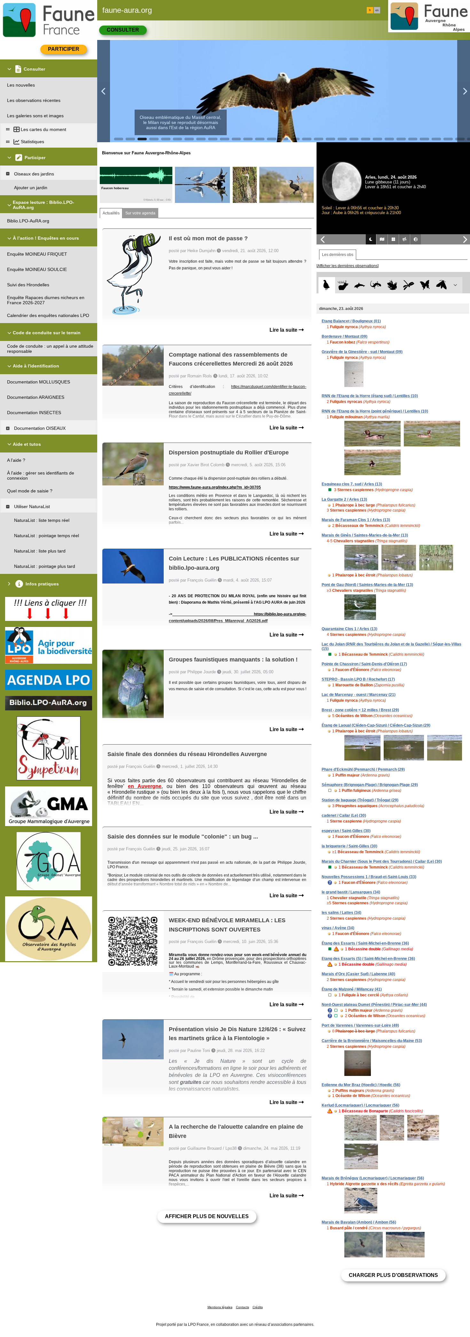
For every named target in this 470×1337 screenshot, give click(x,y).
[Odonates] (408, 285)
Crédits (258, 1307)
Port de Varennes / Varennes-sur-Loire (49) (360, 1025)
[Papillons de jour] (425, 285)
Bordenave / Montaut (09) (344, 336)
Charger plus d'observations (393, 1275)
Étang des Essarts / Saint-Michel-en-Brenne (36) (365, 943)
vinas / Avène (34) (338, 928)
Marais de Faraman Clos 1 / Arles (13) (356, 520)
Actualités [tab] (111, 213)
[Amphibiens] (392, 285)
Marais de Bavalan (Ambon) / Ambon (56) (359, 1222)
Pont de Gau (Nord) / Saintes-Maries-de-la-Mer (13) (367, 585)
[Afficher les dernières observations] (348, 266)
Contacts (242, 1307)
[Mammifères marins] (359, 285)
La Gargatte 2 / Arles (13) (344, 499)
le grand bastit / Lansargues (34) (351, 892)
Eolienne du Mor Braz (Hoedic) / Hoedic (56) (361, 1085)
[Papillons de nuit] (441, 285)
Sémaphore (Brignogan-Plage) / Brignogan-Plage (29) (370, 785)
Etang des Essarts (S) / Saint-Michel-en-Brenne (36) (368, 958)
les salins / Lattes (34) (341, 912)
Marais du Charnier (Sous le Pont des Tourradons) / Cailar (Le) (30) (382, 861)
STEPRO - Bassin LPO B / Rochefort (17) (358, 679)
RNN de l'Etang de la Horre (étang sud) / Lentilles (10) (370, 396)
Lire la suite (284, 330)
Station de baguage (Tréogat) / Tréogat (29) (360, 800)
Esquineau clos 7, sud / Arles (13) (352, 484)
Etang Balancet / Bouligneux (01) (351, 321)
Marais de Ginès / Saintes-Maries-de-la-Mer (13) (365, 535)
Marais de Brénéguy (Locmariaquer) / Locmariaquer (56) (373, 1178)
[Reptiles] (376, 285)
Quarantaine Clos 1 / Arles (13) (349, 629)
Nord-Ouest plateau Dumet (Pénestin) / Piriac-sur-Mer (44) (374, 1004)
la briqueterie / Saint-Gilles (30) (349, 846)
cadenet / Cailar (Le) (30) (344, 815)
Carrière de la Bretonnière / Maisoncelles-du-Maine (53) (372, 1041)
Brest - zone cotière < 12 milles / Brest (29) (360, 710)
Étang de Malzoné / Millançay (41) (352, 989)
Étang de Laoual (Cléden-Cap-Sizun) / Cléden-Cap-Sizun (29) (376, 725)
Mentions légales (220, 1307)
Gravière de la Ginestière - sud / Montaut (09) (362, 352)
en (377, 10)
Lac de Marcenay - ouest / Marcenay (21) (359, 694)
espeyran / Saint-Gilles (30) (346, 831)
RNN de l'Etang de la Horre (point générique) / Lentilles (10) (375, 411)
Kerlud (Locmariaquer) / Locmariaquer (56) (360, 1105)
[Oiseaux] (326, 285)
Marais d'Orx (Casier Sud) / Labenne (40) (358, 974)
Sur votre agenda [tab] (140, 213)
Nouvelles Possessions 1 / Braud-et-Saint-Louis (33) (369, 877)
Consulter (123, 30)
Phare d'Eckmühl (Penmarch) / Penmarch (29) (363, 769)
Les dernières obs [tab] (337, 254)
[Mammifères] (343, 285)
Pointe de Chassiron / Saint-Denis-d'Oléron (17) (364, 664)
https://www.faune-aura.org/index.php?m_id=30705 (215, 487)
